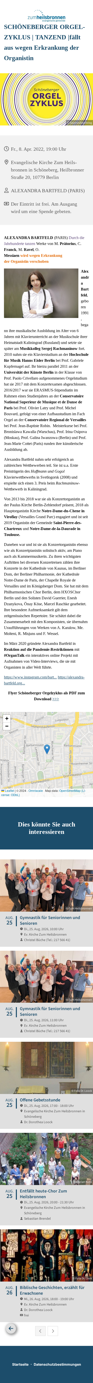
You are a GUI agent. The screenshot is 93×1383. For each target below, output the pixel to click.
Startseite (20, 1364)
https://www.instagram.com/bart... (30, 677)
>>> (55, 699)
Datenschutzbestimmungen (57, 1364)
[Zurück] (11, 1329)
